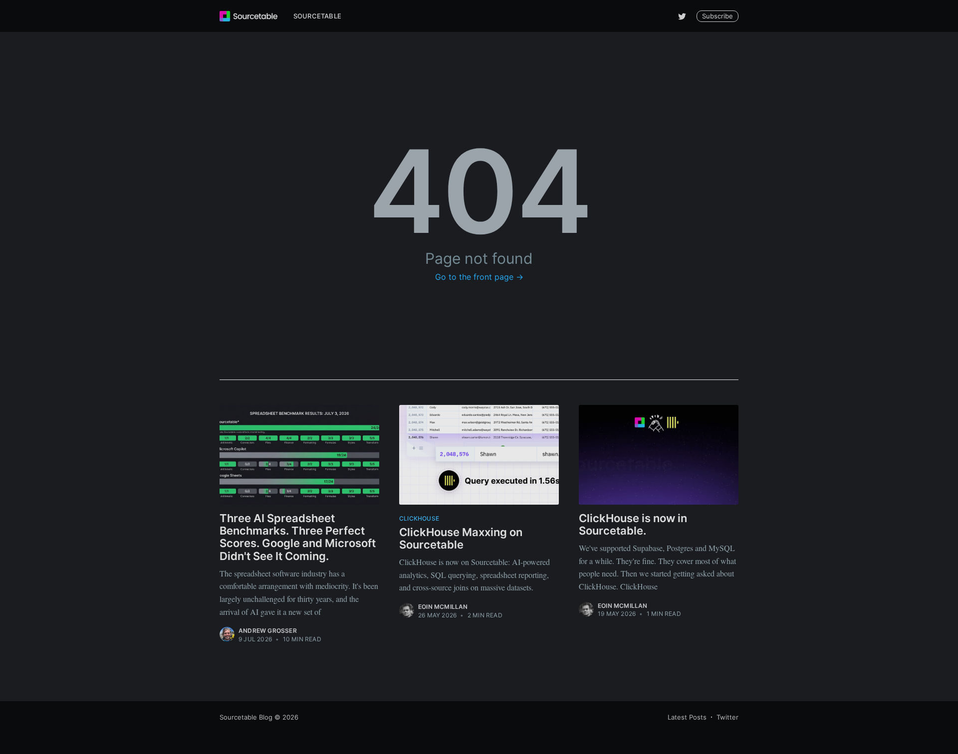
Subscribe (717, 16)
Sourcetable (317, 16)
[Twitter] (682, 15)
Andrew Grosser (268, 630)
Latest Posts (687, 717)
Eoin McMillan (443, 606)
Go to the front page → (479, 277)
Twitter (727, 717)
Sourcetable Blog (246, 717)
